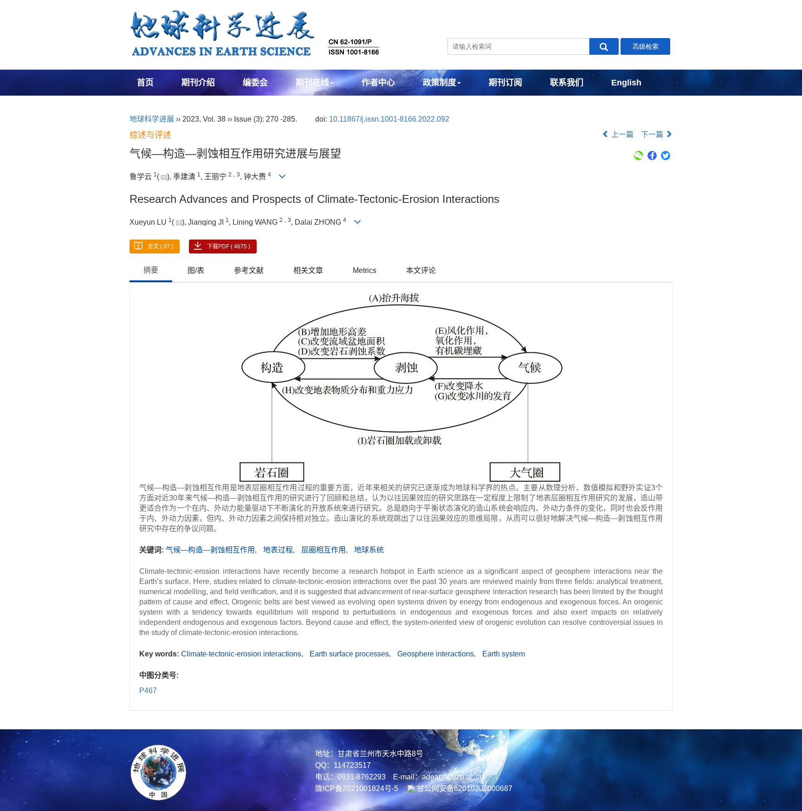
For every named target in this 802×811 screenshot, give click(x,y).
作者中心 (378, 82)
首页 (145, 82)
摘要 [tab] (150, 270)
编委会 (255, 82)
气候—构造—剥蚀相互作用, (212, 550)
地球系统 (369, 550)
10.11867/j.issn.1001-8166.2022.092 (389, 119)
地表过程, (280, 550)
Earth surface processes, (351, 654)
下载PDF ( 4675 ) (228, 246)
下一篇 (653, 134)
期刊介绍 (198, 82)
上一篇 (621, 134)
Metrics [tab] (364, 270)
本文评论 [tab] (421, 270)
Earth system (503, 654)
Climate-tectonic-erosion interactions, (243, 654)
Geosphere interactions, (437, 654)
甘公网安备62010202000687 (463, 788)
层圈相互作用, (325, 550)
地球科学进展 (151, 119)
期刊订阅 (505, 82)
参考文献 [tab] (249, 270)
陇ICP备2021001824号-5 (356, 788)
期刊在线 (312, 82)
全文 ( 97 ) (160, 246)
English (626, 82)
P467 (148, 690)
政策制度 (439, 82)
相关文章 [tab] (308, 270)
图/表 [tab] (196, 270)
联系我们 (566, 82)
